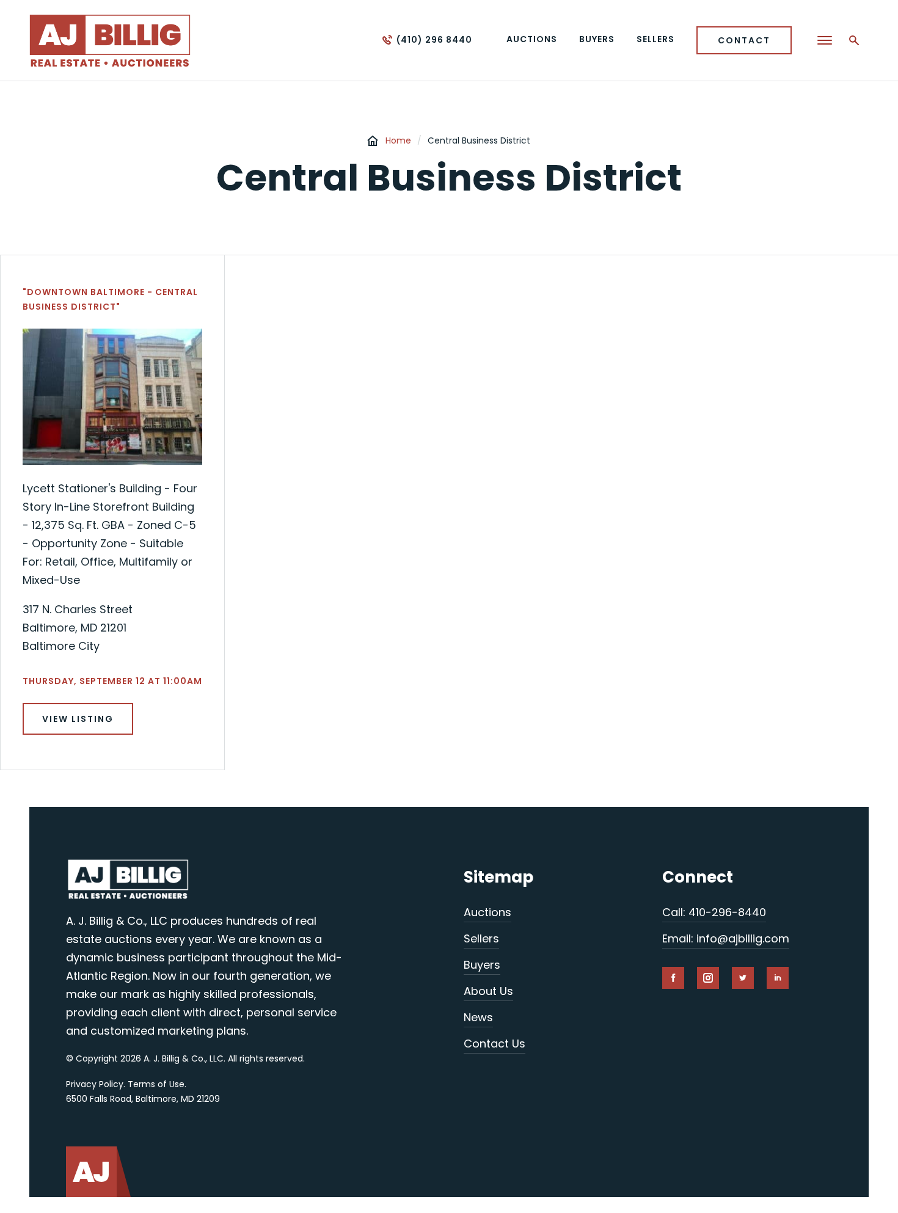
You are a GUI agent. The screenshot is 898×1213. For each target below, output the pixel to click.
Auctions (487, 912)
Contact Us (494, 1043)
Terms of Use (156, 1084)
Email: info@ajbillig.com (725, 938)
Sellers (481, 938)
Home (398, 140)
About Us (488, 991)
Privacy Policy (94, 1084)
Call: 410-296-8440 (714, 912)
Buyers (482, 964)
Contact (744, 40)
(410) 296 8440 (434, 40)
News (478, 1017)
